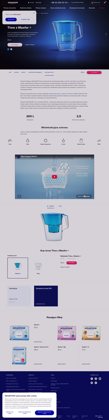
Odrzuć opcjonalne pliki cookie (24, 413)
